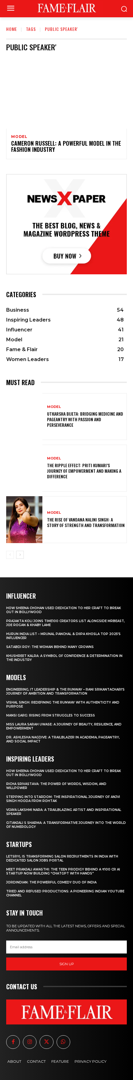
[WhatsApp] (63, 1042)
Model (19, 137)
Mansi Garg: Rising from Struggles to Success (50, 715)
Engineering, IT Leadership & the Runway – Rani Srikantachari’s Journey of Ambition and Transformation (65, 691)
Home (11, 29)
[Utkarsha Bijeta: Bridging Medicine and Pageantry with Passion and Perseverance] (24, 416)
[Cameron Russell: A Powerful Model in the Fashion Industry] (66, 92)
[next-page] (20, 555)
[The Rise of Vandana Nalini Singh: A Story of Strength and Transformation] (24, 519)
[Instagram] (29, 1042)
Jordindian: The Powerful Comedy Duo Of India (51, 882)
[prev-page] (10, 555)
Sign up (66, 964)
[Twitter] (46, 1042)
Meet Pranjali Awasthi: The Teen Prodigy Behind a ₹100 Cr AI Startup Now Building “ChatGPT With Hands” (63, 871)
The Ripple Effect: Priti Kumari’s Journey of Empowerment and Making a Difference (84, 471)
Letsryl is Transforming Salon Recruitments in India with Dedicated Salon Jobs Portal (62, 858)
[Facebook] (13, 1042)
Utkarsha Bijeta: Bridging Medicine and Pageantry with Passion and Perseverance (85, 419)
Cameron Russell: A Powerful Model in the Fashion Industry (66, 146)
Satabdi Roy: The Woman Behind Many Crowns (50, 647)
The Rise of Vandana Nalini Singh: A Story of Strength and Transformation (86, 522)
